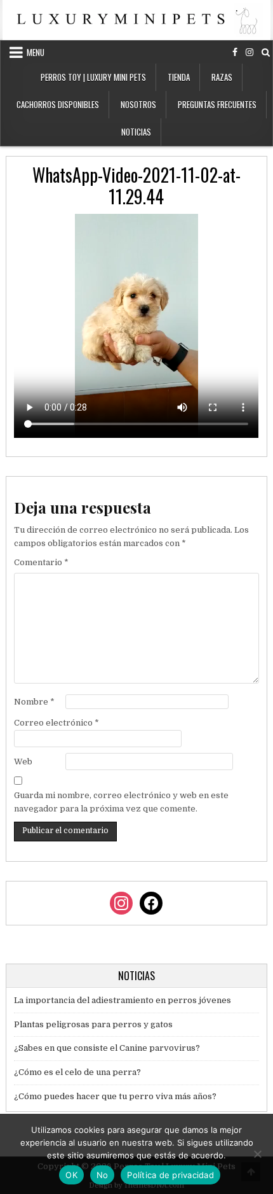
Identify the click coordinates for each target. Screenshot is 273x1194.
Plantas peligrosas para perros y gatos (93, 1024)
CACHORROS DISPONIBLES (58, 104)
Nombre (34, 701)
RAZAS (221, 77)
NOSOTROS (138, 104)
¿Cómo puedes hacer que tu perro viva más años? (115, 1096)
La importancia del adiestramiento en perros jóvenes (122, 1000)
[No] (257, 1154)
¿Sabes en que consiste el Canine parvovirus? (107, 1048)
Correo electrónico (56, 722)
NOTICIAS (136, 131)
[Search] (266, 52)
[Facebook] (234, 52)
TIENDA (179, 77)
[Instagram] (249, 52)
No (103, 1175)
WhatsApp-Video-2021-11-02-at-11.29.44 (136, 185)
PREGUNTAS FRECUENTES (217, 104)
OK (71, 1175)
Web (23, 761)
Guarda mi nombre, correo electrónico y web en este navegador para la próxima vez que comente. (121, 801)
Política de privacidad (170, 1175)
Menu (35, 52)
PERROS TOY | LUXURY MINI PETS (93, 77)
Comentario (41, 562)
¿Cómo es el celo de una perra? (77, 1072)
